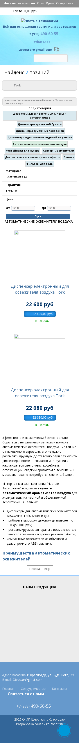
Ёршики (68, 157)
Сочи (40, 3)
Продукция (10, 100)
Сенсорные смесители (58, 150)
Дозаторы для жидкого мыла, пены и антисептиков (39, 115)
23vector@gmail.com (35, 50)
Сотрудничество (33, 688)
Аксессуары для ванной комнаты (36, 100)
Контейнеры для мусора (22, 150)
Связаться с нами (26, 693)
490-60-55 (42, 33)
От (8, 208)
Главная (8, 688)
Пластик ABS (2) (16, 176)
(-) (11, 85)
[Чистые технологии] (39, 22)
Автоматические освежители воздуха (40, 144)
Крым (50, 3)
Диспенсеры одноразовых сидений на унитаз (39, 137)
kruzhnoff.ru (54, 724)
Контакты (59, 688)
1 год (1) (11, 190)
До (43, 208)
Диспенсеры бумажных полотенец (40, 130)
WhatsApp (42, 42)
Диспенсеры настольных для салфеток (32, 157)
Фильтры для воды (39, 163)
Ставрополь (64, 3)
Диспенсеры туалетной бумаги (40, 124)
